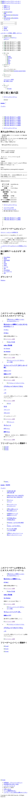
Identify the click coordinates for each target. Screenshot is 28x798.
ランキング (7, 9)
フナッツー (7, 409)
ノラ (5, 389)
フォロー (3, 106)
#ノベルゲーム (8, 271)
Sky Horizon (7, 348)
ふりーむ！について (9, 786)
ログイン (19, 33)
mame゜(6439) (5, 485)
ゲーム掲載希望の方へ (10, 790)
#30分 (5, 263)
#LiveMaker (7, 270)
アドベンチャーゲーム (10, 209)
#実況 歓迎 (7, 260)
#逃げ (5, 265)
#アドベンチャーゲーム (10, 97)
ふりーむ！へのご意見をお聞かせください (15, 792)
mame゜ (3, 103)
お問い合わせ (7, 789)
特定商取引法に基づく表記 (11, 784)
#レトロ (6, 30)
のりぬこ (6, 329)
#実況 (5, 258)
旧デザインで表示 (9, 787)
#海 (5, 268)
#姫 (5, 262)
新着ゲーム (7, 6)
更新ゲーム (7, 7)
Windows (3, 280)
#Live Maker (7, 257)
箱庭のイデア (7, 370)
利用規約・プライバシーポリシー (13, 782)
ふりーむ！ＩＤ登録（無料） (9, 33)
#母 (5, 273)
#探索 (5, 28)
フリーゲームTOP (9, 207)
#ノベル (6, 267)
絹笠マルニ (7, 428)
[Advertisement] (14, 296)
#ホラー (6, 27)
